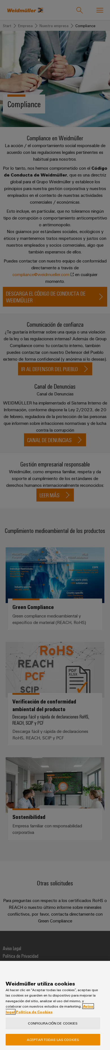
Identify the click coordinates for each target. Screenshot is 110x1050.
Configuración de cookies (53, 1023)
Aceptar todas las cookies (53, 1039)
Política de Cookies (34, 1012)
